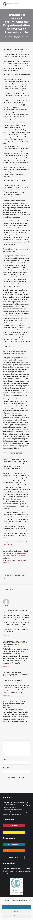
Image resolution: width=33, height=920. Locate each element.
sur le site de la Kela (19, 553)
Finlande (17, 575)
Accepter (16, 907)
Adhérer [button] (14, 825)
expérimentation (8, 575)
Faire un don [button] (14, 832)
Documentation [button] (14, 844)
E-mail (6, 768)
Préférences (16, 916)
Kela (23, 575)
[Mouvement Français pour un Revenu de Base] (12, 4)
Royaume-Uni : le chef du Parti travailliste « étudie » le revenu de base (14, 703)
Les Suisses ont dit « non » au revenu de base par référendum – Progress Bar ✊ (15, 674)
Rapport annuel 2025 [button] (14, 850)
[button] (29, 4)
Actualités (20, 36)
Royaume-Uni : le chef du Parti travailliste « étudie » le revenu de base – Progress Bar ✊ (15, 642)
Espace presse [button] (14, 857)
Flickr (18, 560)
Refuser (16, 911)
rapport (6, 578)
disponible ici (8, 544)
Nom (5, 759)
